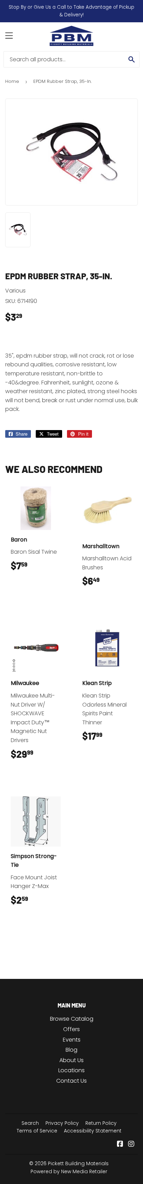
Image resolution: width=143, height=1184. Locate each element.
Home (12, 81)
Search (30, 1123)
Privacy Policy (62, 1123)
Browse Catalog (71, 1019)
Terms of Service (37, 1130)
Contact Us (71, 1081)
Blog (71, 1050)
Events (72, 1040)
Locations (71, 1070)
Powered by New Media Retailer (69, 1171)
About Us (71, 1060)
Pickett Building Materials (78, 1163)
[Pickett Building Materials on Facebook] (120, 1144)
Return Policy (101, 1123)
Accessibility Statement (92, 1130)
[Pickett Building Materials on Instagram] (131, 1144)
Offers (71, 1029)
